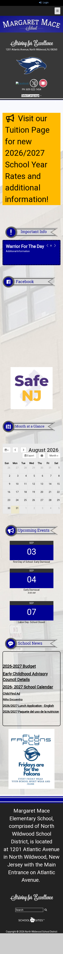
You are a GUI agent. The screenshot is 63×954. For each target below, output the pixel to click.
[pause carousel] (51, 245)
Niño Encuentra (13, 699)
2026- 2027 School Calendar (28, 687)
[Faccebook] (22, 83)
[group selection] (7, 450)
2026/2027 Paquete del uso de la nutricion (31, 711)
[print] (41, 455)
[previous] (15, 450)
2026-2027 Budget (19, 666)
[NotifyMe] (43, 83)
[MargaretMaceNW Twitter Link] (34, 83)
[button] (54, 248)
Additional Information (18, 251)
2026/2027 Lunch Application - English (28, 706)
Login (45, 2)
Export (30, 455)
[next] (23, 450)
